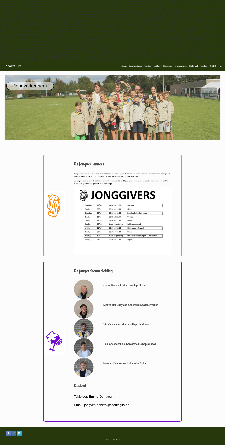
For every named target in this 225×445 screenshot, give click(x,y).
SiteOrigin (116, 440)
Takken (148, 65)
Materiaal (193, 65)
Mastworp (167, 65)
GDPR (213, 65)
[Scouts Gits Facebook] (8, 433)
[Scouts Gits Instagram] (13, 433)
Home (124, 65)
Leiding (157, 65)
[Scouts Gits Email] (19, 433)
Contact (203, 65)
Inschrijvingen (135, 65)
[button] (221, 66)
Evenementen (181, 65)
